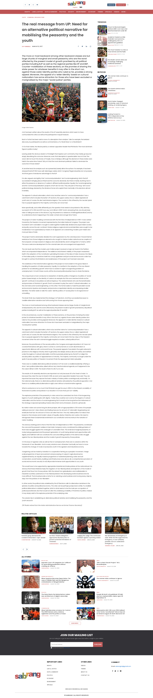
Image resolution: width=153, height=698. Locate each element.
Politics (43, 592)
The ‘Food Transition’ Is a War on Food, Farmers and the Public (118, 51)
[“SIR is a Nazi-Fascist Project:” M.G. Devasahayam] (86, 566)
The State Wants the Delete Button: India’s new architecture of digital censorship (55, 595)
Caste (24, 17)
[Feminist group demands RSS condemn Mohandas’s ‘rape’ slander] (34, 525)
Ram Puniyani (111, 120)
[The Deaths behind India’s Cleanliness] (102, 92)
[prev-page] (23, 549)
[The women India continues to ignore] (102, 80)
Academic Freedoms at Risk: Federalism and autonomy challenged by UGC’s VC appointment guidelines (116, 40)
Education (111, 45)
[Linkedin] (86, 46)
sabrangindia (54, 543)
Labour (100, 96)
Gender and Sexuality (47, 576)
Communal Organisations (35, 17)
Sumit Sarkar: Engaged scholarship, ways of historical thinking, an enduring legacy (118, 103)
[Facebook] (25, 4)
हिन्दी (81, 7)
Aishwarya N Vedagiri (114, 93)
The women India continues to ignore (109, 578)
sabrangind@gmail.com (123, 666)
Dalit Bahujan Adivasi (101, 83)
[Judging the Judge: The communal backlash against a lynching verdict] (89, 525)
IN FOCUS (102, 72)
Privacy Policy (67, 647)
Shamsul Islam (110, 545)
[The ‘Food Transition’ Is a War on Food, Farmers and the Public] (102, 52)
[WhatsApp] (33, 4)
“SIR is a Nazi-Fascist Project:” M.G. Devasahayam (108, 563)
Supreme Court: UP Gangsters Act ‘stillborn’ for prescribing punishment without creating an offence (56, 564)
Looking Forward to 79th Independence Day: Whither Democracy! (116, 116)
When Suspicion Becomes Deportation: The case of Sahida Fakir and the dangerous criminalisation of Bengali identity (56, 580)
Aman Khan (100, 600)
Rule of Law (44, 560)
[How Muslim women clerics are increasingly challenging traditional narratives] (102, 63)
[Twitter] (29, 4)
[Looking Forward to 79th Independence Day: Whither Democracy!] (102, 118)
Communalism (112, 66)
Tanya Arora (81, 540)
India (109, 33)
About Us (111, 5)
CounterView (26, 540)
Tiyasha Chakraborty (114, 80)
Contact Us (121, 5)
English (75, 7)
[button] (127, 4)
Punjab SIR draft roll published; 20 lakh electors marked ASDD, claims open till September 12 (110, 596)
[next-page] (27, 549)
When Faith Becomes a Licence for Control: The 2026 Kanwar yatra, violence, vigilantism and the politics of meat (56, 612)
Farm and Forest (112, 54)
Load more (74, 623)
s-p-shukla (26, 46)
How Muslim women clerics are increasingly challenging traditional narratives (117, 61)
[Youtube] (37, 4)
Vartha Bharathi (101, 566)
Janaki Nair (111, 107)
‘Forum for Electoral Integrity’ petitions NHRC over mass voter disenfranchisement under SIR (117, 29)
